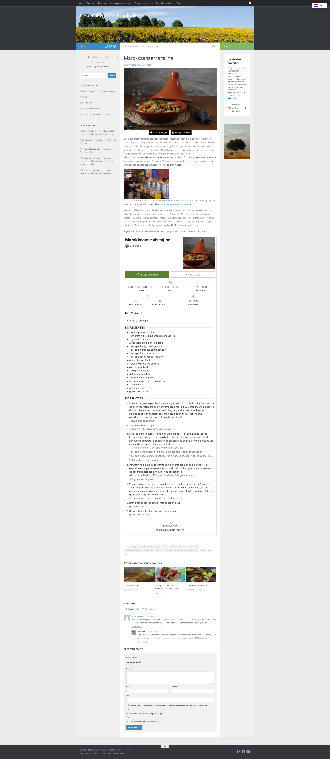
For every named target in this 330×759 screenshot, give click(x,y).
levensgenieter (148, 550)
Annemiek (133, 65)
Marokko (169, 550)
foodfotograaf (144, 547)
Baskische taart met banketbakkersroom (98, 91)
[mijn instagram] (106, 46)
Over (179, 3)
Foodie (165, 547)
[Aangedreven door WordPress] (97, 753)
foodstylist (182, 547)
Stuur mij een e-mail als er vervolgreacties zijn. (144, 713)
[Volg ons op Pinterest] (114, 46)
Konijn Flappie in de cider (197, 585)
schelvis (202, 550)
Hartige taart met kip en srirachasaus (97, 115)
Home (80, 3)
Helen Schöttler (137, 616)
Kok (197, 547)
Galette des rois (109, 134)
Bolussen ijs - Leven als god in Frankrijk (97, 140)
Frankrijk (90, 3)
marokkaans (160, 550)
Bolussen (83, 143)
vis (156, 46)
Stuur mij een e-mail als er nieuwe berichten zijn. (145, 721)
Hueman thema (119, 753)
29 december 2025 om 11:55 (156, 616)
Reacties (133, 609)
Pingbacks (151, 609)
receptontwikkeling (191, 550)
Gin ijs (84, 97)
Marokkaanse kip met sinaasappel (176, 204)
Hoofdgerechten (132, 46)
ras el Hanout (178, 550)
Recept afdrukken (182, 132)
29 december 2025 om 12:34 (158, 631)
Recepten (102, 3)
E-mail (175, 686)
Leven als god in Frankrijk (108, 15)
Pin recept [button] (195, 274)
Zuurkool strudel (131, 585)
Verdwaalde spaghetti (91, 109)
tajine (209, 550)
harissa (191, 547)
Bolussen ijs (87, 103)
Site (127, 695)
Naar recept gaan (160, 132)
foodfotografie (155, 547)
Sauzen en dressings (143, 3)
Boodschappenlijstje (164, 3)
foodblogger (134, 547)
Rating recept (131, 658)
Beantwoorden (136, 627)
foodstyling (173, 547)
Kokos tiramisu (95, 152)
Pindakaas (107, 173)
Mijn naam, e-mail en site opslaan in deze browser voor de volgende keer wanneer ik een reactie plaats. (169, 705)
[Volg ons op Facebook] (110, 46)
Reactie (129, 669)
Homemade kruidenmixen (120, 3)
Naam (129, 686)
